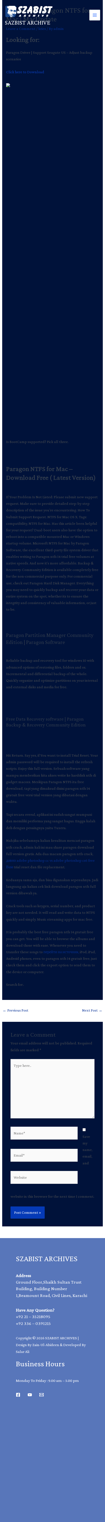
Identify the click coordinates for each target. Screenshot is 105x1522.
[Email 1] (41, 1395)
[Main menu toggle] (94, 15)
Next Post (92, 1010)
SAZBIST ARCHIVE (27, 22)
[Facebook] (18, 1395)
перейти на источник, (61, 952)
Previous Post (15, 1010)
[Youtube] (30, 1395)
